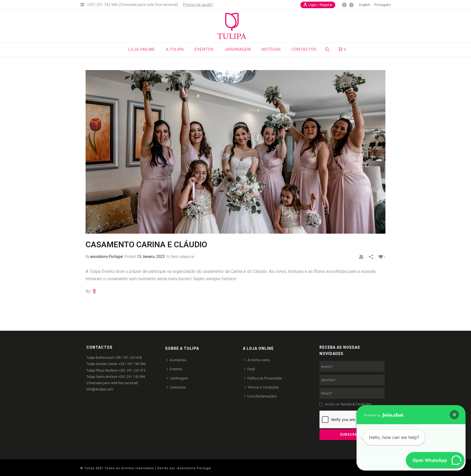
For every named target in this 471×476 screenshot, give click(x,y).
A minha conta (258, 360)
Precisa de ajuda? (198, 4)
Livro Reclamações (262, 396)
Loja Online (141, 49)
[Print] (361, 257)
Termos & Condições (356, 404)
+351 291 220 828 (128, 358)
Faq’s (251, 369)
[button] (454, 414)
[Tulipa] (235, 26)
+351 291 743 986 (132, 364)
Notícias (271, 49)
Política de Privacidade (264, 378)
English (364, 5)
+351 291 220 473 (132, 370)
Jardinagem (237, 49)
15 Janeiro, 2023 (151, 256)
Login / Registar (321, 5)
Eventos (204, 49)
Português (382, 5)
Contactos (303, 49)
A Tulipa (175, 49)
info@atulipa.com (99, 389)
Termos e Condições (263, 387)
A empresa (178, 360)
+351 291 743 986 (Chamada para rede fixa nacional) (132, 4)
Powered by (372, 415)
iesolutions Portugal (106, 256)
